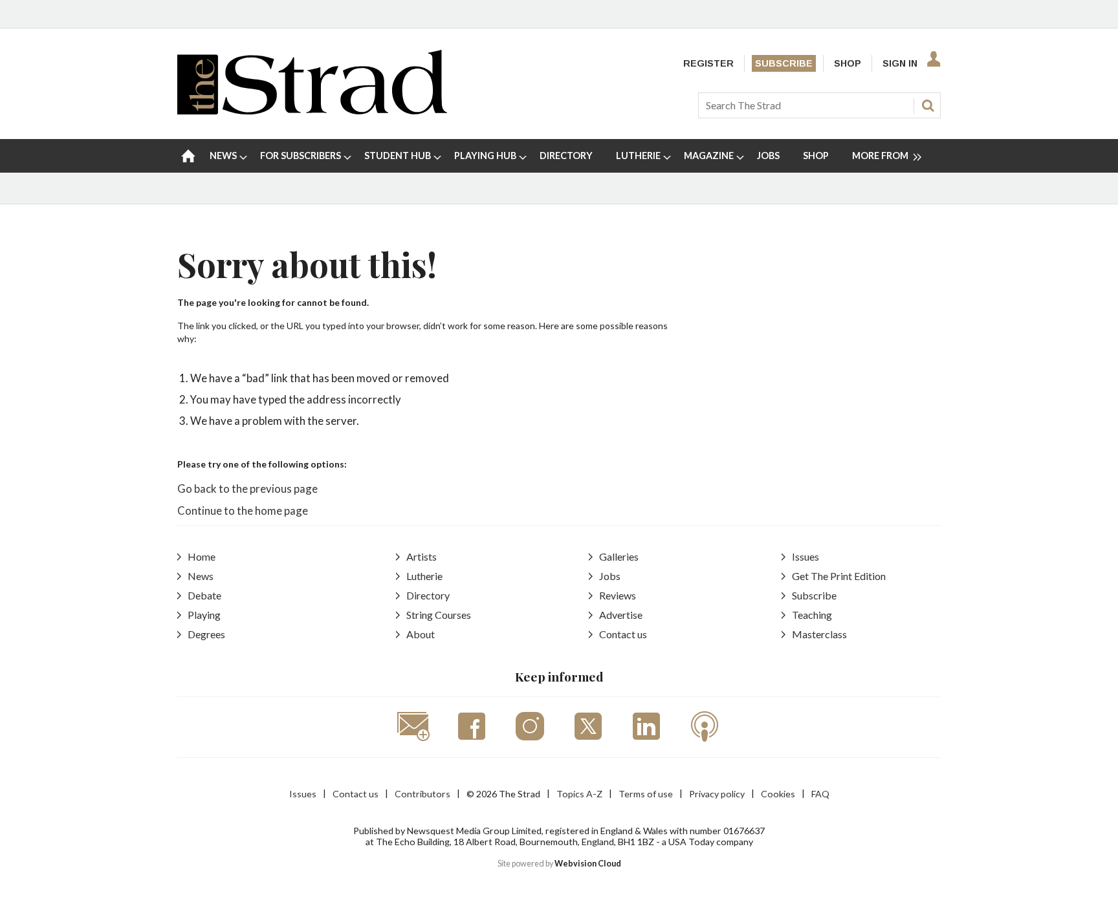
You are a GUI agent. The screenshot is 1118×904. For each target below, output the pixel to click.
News (201, 576)
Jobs (609, 576)
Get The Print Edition (839, 576)
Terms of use (646, 793)
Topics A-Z (579, 793)
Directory (428, 595)
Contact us (623, 634)
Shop (847, 63)
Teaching (812, 614)
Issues (805, 556)
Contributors (422, 793)
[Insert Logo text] (312, 110)
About (420, 634)
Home (201, 556)
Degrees (206, 634)
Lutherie (424, 576)
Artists (421, 556)
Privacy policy (717, 793)
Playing (204, 614)
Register (708, 63)
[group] (881, 156)
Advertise (620, 614)
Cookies (778, 793)
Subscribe (784, 63)
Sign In (899, 63)
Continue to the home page (242, 510)
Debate (204, 595)
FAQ (820, 793)
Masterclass (819, 634)
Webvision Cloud (587, 863)
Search (927, 105)
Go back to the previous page (247, 488)
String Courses (438, 614)
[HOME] (188, 156)
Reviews (617, 595)
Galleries (619, 556)
